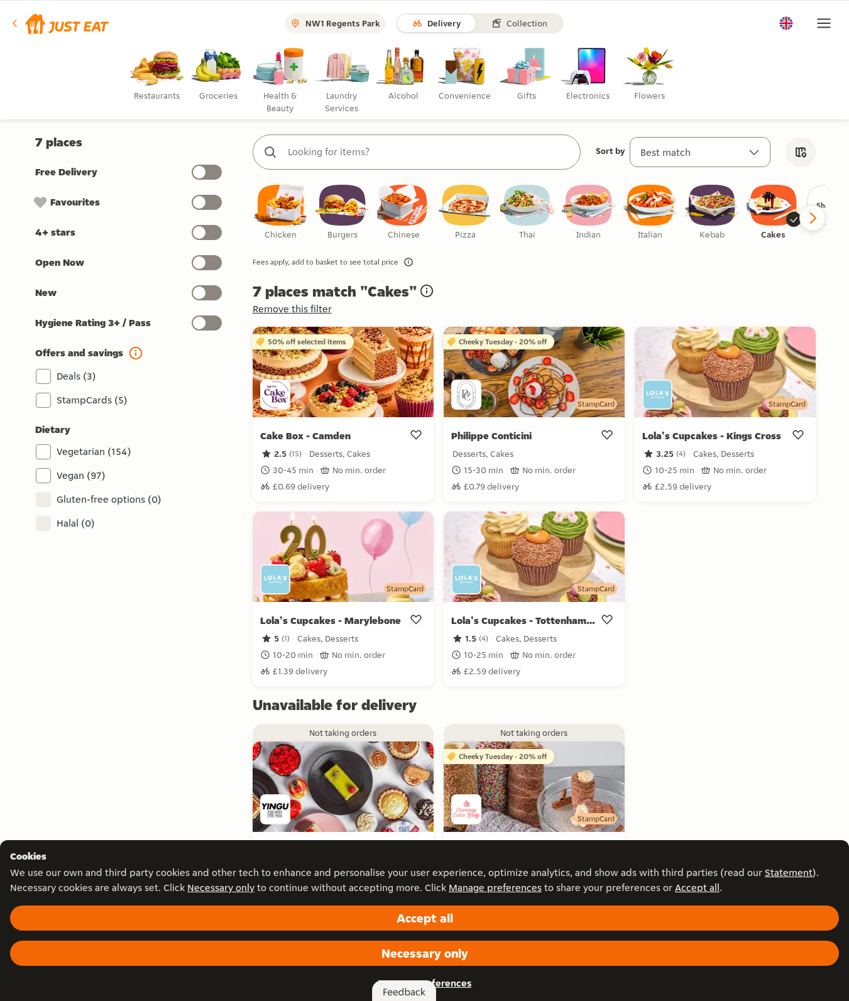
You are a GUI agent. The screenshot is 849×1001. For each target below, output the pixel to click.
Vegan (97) (81, 475)
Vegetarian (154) (94, 451)
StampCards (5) (92, 400)
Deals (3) (76, 376)
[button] (59, 23)
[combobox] (429, 152)
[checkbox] (281, 213)
